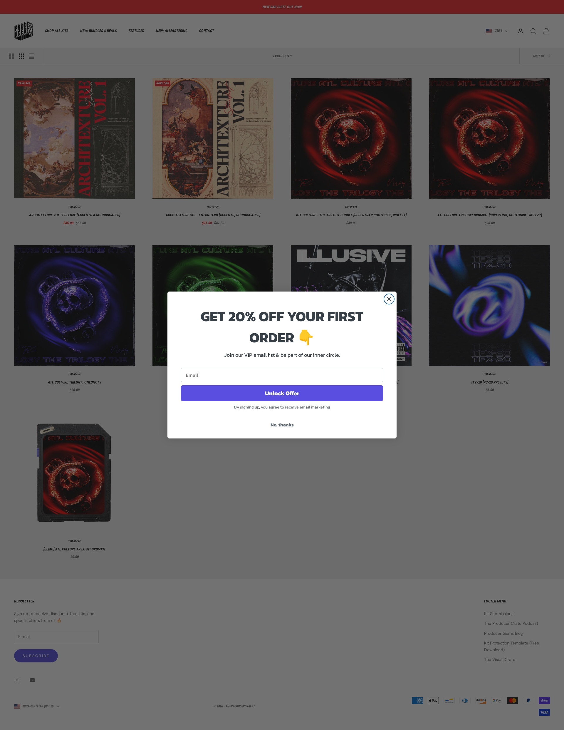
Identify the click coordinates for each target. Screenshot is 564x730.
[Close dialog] (389, 299)
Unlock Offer (282, 393)
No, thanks (282, 424)
